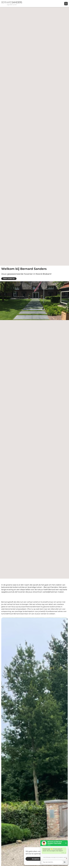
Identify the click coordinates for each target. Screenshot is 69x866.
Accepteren (35, 859)
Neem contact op (8, 278)
